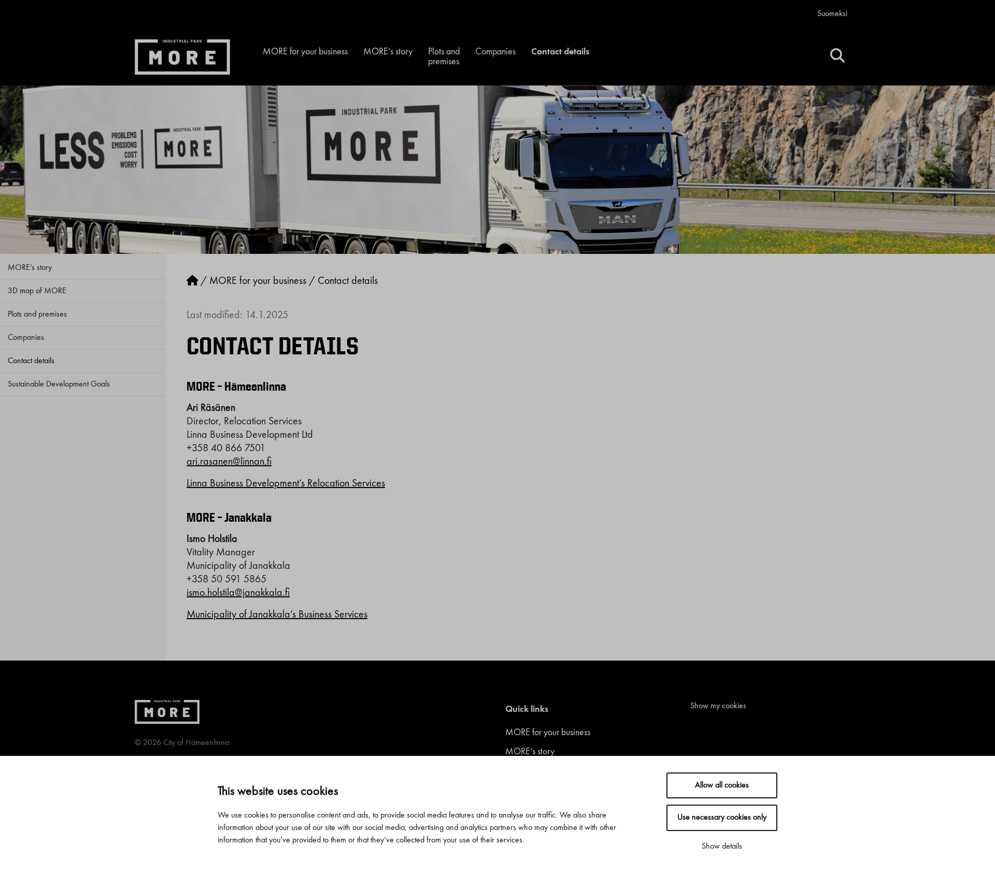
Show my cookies (718, 706)
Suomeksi (832, 14)
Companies (495, 51)
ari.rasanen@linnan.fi (229, 462)
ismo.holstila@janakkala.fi (238, 593)
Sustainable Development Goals (59, 384)
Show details (722, 846)
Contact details (560, 51)
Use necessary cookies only (721, 817)
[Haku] (837, 57)
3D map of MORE (37, 291)
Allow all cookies (722, 785)
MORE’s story (388, 51)
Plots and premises (444, 56)
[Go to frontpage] (192, 281)
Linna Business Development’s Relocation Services (286, 484)
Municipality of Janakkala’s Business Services (277, 615)
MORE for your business (305, 51)
